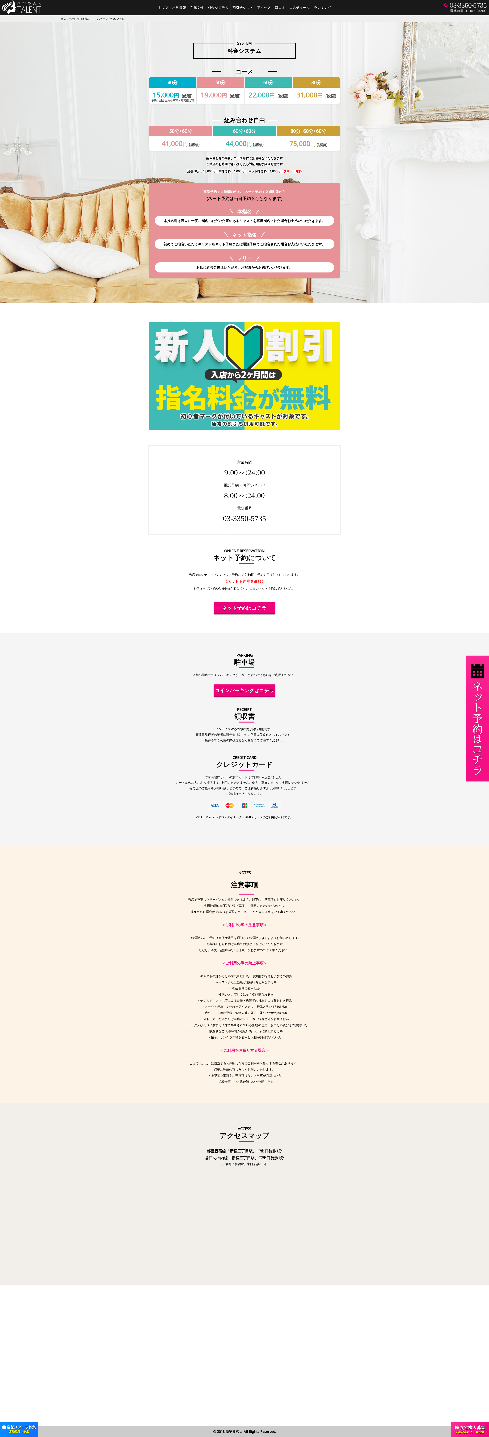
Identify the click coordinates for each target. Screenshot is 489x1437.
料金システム (218, 8)
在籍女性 (197, 8)
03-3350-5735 (244, 518)
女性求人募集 (470, 1429)
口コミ (280, 8)
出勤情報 (179, 8)
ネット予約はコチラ (244, 607)
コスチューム (299, 8)
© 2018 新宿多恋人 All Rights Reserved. (244, 1431)
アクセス (264, 8)
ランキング (322, 8)
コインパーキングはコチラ (244, 690)
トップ (163, 8)
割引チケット (242, 8)
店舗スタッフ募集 (21, 1429)
